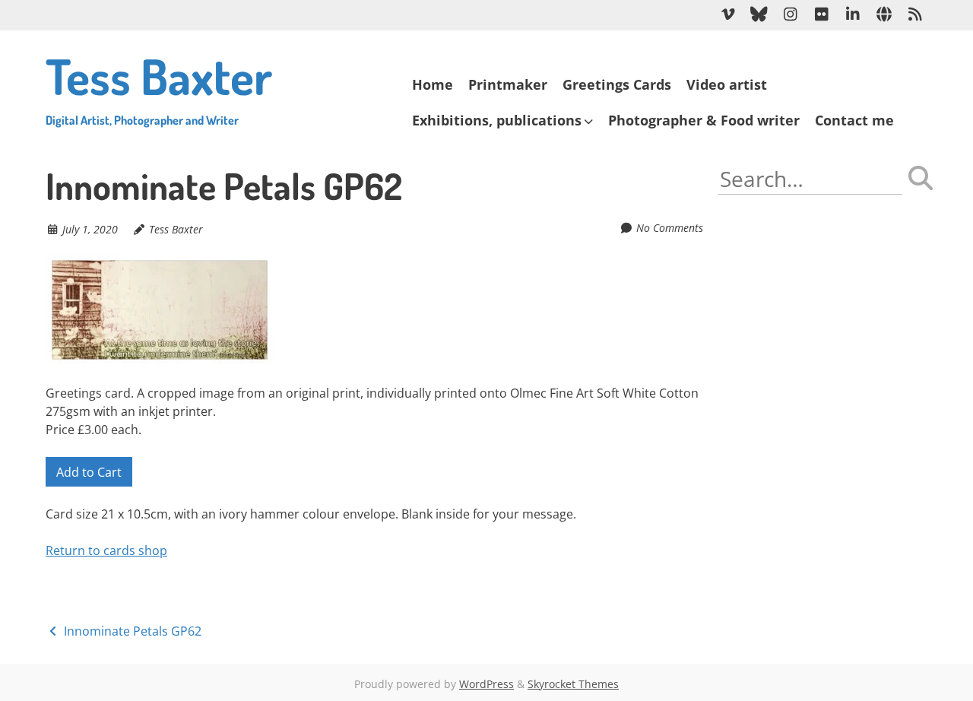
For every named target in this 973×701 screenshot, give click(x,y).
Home (432, 84)
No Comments (669, 227)
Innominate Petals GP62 (131, 631)
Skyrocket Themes (573, 684)
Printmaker (507, 84)
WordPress (486, 684)
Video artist (726, 84)
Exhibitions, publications (497, 120)
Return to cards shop (106, 550)
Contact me (854, 120)
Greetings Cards (617, 84)
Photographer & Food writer (704, 120)
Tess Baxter (159, 86)
